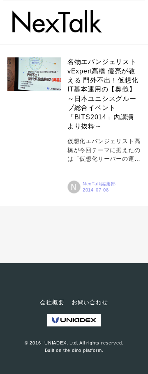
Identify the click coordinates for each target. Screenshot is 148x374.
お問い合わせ (90, 302)
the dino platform (82, 350)
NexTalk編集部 (99, 183)
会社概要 (52, 302)
